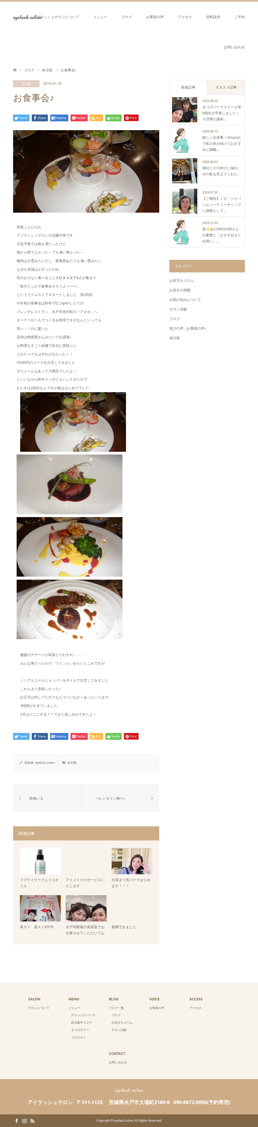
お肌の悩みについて (185, 299)
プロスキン (78, 1037)
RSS (32, 1120)
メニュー (100, 16)
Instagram (24, 1120)
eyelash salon (129, 1089)
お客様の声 (155, 16)
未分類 (26, 83)
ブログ (126, 16)
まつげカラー (80, 1030)
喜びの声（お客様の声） (188, 328)
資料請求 (213, 16)
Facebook (17, 1120)
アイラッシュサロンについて (56, 16)
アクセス (185, 16)
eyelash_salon (45, 762)
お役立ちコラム (181, 280)
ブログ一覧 (116, 1008)
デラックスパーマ (83, 1015)
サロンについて (38, 1008)
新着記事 (188, 87)
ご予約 (239, 16)
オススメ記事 (226, 87)
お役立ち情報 (179, 290)
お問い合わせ (234, 47)
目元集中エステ (81, 1022)
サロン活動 (178, 309)
